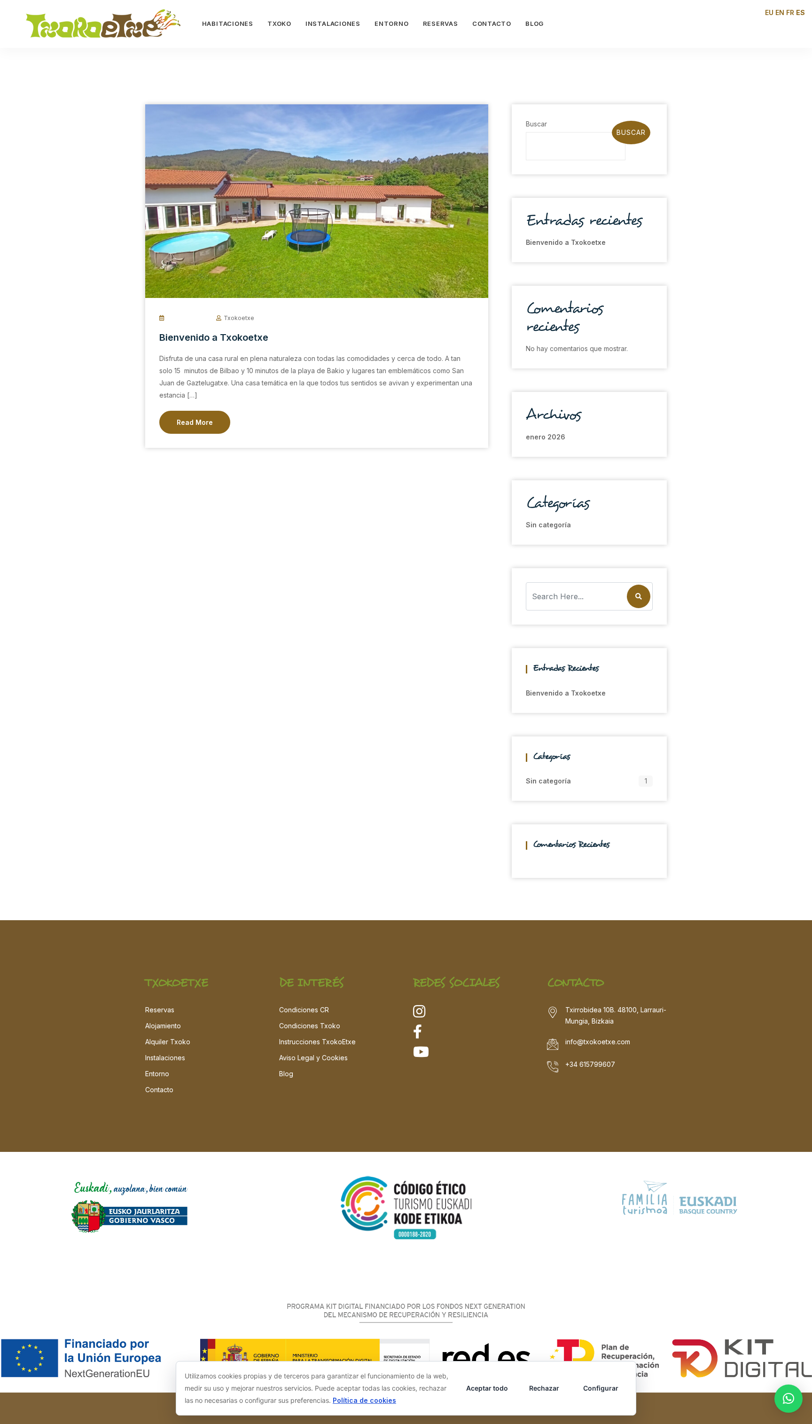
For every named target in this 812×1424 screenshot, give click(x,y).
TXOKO (279, 23)
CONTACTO (491, 23)
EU (769, 12)
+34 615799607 (590, 1064)
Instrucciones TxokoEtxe (317, 1042)
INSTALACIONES (332, 23)
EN (779, 12)
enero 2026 (545, 437)
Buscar (536, 124)
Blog (286, 1074)
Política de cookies (364, 1400)
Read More (195, 422)
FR (790, 12)
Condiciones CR (304, 1010)
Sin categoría (548, 525)
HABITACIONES (227, 23)
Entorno (157, 1074)
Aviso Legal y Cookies (313, 1058)
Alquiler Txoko (167, 1042)
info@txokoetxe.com (597, 1042)
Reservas (159, 1010)
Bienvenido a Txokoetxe (213, 337)
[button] (788, 1399)
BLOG (534, 23)
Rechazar (544, 1388)
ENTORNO (391, 23)
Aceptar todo (487, 1388)
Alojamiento (163, 1026)
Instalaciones (165, 1058)
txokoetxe (239, 317)
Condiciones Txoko (309, 1026)
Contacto (159, 1090)
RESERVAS (440, 23)
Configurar (600, 1388)
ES (800, 12)
